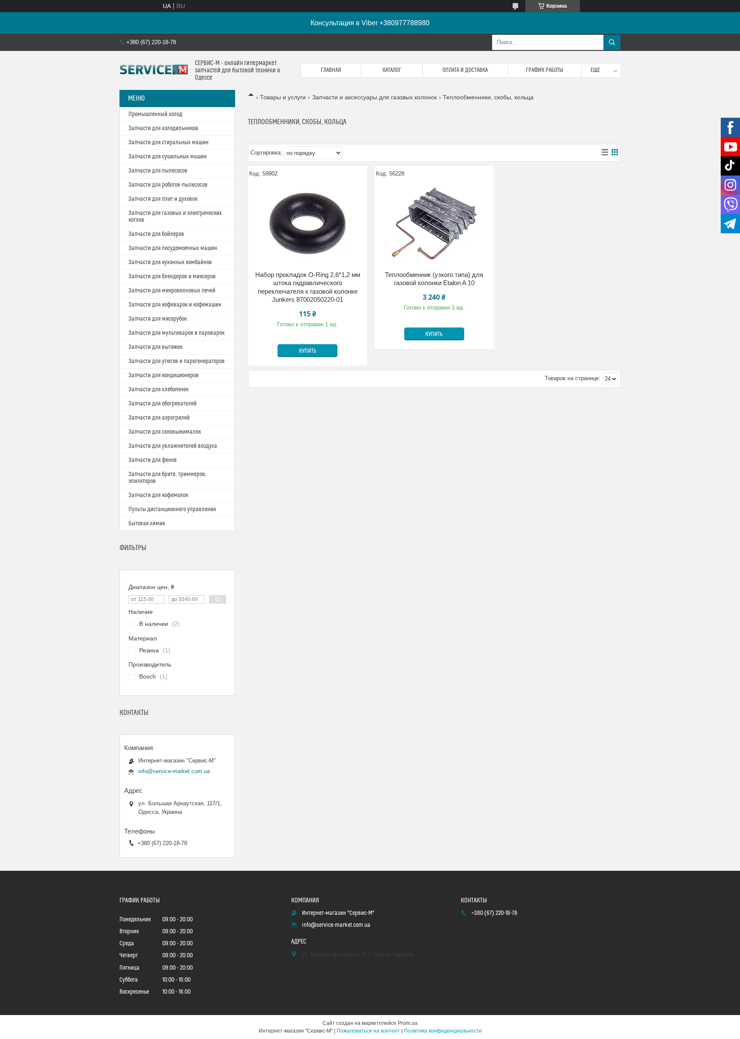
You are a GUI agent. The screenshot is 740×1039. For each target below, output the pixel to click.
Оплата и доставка (465, 70)
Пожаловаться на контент (368, 1031)
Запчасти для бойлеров (156, 234)
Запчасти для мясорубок (157, 319)
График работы (545, 70)
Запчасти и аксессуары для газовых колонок (374, 97)
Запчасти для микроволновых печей (171, 290)
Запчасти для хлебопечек (158, 389)
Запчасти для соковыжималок (164, 432)
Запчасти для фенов (152, 460)
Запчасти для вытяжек (155, 347)
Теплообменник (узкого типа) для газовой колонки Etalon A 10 (434, 279)
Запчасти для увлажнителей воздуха (172, 446)
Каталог (391, 70)
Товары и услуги (283, 97)
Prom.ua (408, 1023)
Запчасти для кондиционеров (163, 375)
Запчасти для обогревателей (162, 403)
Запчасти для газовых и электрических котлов (175, 216)
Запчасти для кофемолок (158, 495)
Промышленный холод (155, 114)
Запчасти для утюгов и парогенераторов (176, 361)
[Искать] (612, 42)
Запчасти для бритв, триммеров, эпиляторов (167, 478)
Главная (331, 70)
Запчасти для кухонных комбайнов (170, 262)
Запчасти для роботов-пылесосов (168, 185)
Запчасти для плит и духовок (162, 199)
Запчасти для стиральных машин (168, 142)
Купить (307, 351)
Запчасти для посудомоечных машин (172, 248)
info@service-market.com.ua (174, 771)
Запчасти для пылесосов (158, 170)
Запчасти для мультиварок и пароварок (176, 333)
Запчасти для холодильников (163, 128)
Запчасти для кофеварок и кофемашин (174, 304)
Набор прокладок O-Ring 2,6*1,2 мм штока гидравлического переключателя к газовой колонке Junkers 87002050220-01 (307, 287)
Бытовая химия (146, 523)
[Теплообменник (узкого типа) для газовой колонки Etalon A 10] (434, 223)
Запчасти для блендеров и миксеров (172, 276)
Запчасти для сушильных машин (167, 156)
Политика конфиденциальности (443, 1031)
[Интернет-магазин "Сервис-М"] (153, 70)
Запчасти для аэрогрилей (159, 417)
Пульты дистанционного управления (172, 509)
